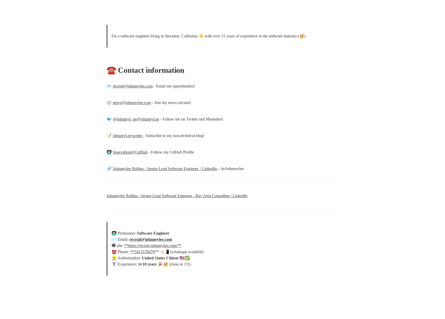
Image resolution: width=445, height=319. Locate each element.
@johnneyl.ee (147, 119)
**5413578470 (142, 252)
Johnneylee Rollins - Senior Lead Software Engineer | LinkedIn (165, 168)
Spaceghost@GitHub (130, 152)
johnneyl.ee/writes (127, 135)
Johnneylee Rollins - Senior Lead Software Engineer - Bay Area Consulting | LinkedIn (177, 196)
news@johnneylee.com (132, 102)
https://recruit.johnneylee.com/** (154, 245)
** (126, 245)
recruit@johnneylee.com (133, 86)
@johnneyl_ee (124, 119)
